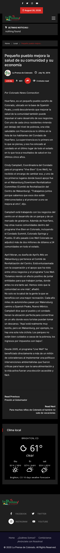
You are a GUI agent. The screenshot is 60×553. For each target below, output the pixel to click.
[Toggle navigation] (53, 18)
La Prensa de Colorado (22, 73)
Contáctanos (44, 537)
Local (15, 43)
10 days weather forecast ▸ (30, 477)
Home (7, 43)
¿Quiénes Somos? (26, 537)
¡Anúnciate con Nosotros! (30, 541)
